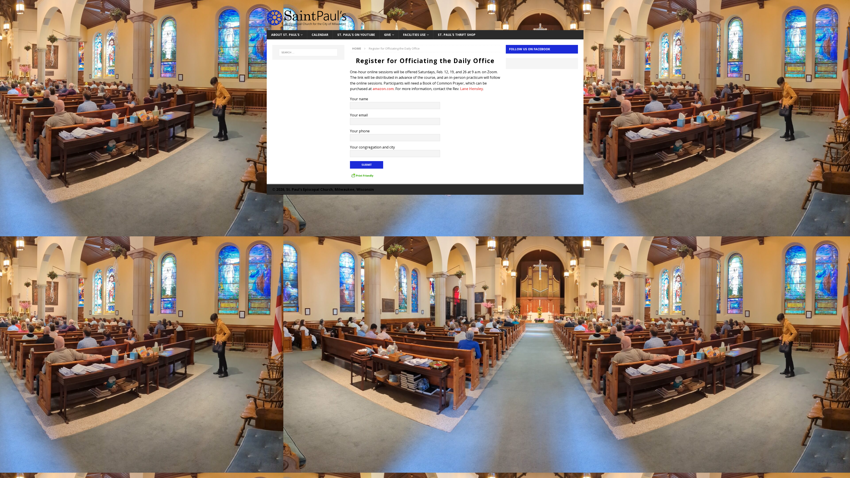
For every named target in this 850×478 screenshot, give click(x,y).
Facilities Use (414, 35)
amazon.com (383, 88)
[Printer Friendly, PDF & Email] (362, 175)
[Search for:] (308, 52)
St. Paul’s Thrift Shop (456, 35)
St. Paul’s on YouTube (356, 35)
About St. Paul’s (285, 35)
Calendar (320, 35)
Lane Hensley (471, 88)
